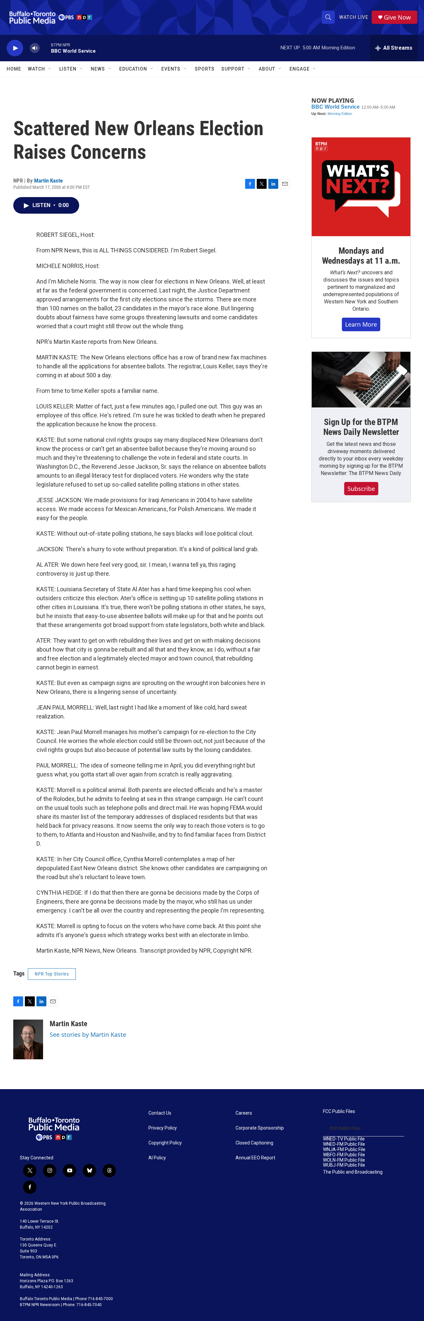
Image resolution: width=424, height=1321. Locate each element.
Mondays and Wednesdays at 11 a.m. (361, 256)
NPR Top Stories (52, 974)
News (98, 69)
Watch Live (353, 17)
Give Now (397, 17)
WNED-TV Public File (344, 1138)
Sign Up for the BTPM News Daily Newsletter (361, 427)
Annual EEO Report (255, 1157)
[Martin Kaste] (28, 1039)
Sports (205, 69)
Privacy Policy (162, 1128)
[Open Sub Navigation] (50, 69)
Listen (68, 69)
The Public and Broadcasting (353, 1172)
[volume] (34, 48)
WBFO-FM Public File (344, 1154)
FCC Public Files (339, 1111)
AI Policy (157, 1157)
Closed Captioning (254, 1142)
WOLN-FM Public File (344, 1160)
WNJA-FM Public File (344, 1149)
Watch (36, 69)
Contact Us (159, 1113)
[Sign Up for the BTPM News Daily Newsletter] (361, 379)
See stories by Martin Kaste (88, 1034)
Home (14, 69)
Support (232, 69)
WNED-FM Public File (344, 1144)
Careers (244, 1113)
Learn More (361, 324)
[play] (15, 48)
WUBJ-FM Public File (344, 1165)
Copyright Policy (165, 1142)
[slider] (45, 47)
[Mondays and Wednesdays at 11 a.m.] (361, 186)
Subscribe (361, 489)
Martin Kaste (48, 180)
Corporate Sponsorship (260, 1128)
